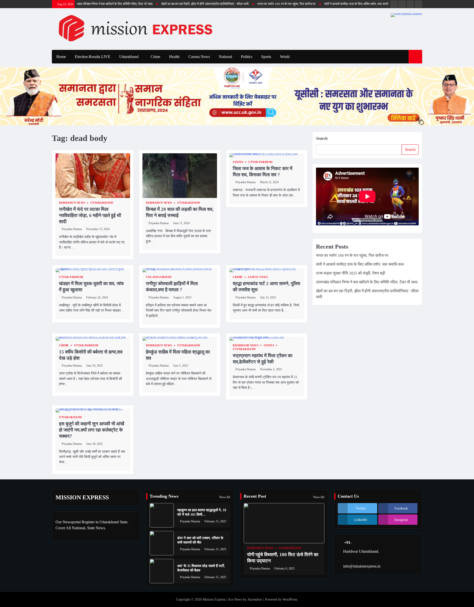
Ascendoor (254, 599)
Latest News (258, 277)
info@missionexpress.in (361, 566)
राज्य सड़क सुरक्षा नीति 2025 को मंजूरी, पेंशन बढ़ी (350, 273)
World (285, 57)
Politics (246, 57)
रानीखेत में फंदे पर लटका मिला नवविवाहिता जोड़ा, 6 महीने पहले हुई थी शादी (90, 215)
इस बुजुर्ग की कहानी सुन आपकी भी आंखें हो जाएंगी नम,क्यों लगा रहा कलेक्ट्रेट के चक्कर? (91, 430)
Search (322, 138)
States (238, 162)
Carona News (199, 57)
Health (174, 57)
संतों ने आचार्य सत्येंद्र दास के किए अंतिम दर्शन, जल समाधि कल (337, 4)
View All (224, 497)
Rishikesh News (245, 345)
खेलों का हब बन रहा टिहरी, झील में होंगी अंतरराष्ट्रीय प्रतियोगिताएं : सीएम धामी (182, 4)
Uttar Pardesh (260, 162)
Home (61, 57)
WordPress (289, 599)
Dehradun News (72, 202)
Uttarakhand (128, 57)
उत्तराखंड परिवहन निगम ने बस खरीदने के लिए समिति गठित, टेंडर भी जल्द (89, 4)
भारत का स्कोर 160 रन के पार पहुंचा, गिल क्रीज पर (264, 4)
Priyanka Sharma (72, 229)
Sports (266, 57)
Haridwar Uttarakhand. (361, 551)
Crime (155, 57)
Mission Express (214, 599)
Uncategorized (159, 277)
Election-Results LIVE (92, 57)
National (225, 57)
